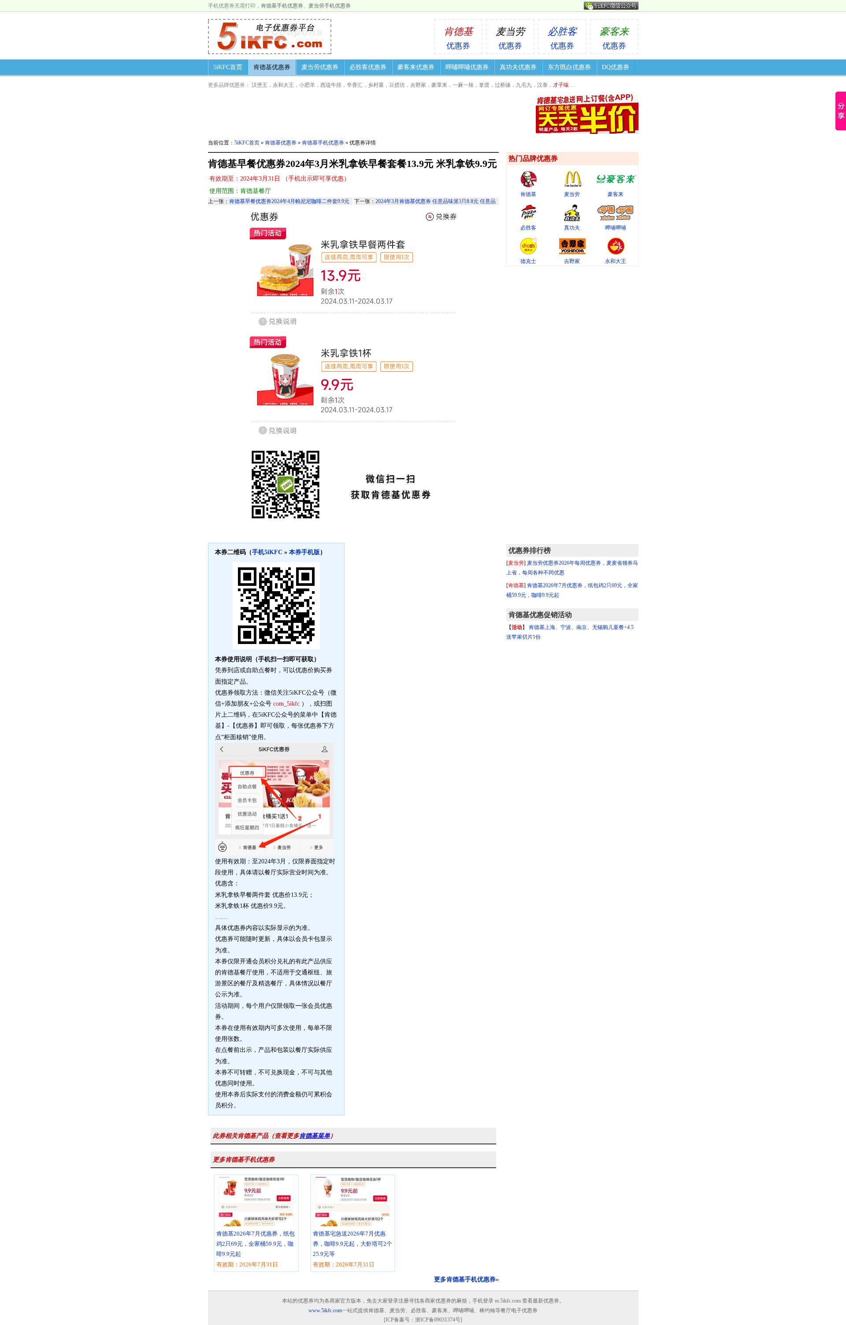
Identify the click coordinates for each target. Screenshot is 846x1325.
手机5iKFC (267, 552)
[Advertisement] (572, 405)
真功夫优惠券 (518, 67)
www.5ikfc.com (325, 1310)
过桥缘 (503, 85)
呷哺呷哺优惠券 (467, 67)
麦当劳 (572, 194)
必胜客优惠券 (367, 67)
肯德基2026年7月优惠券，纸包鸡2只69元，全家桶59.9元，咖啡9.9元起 (255, 1249)
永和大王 (283, 85)
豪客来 (615, 194)
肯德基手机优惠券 (282, 6)
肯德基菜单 (314, 1136)
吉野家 (418, 85)
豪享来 (439, 85)
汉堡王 (259, 85)
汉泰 (542, 85)
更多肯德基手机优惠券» (466, 1279)
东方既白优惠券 (569, 67)
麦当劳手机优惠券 (329, 6)
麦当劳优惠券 (319, 67)
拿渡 (484, 85)
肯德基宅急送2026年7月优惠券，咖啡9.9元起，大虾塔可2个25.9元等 (352, 1249)
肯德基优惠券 (271, 67)
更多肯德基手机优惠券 (244, 1159)
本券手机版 (304, 552)
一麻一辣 (463, 85)
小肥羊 (307, 85)
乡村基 (376, 85)
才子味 (561, 85)
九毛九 (524, 85)
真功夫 (572, 228)
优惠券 (458, 38)
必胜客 (528, 228)
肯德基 (528, 194)
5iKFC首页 (227, 67)
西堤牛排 (330, 85)
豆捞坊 (397, 85)
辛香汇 (355, 85)
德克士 (528, 261)
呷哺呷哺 (615, 228)
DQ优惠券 (615, 67)
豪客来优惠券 (415, 67)
